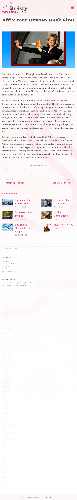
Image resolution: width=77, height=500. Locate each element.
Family (4, 442)
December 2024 (6, 321)
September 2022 (7, 388)
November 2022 (7, 383)
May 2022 (5, 399)
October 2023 (6, 356)
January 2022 (6, 409)
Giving (4, 445)
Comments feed (7, 486)
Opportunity (5, 460)
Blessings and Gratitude (9, 425)
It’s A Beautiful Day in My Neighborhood (19, 283)
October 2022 (6, 386)
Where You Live (6, 266)
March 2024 (5, 343)
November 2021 (7, 414)
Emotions (5, 437)
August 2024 (5, 331)
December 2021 (6, 411)
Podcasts (5, 467)
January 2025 (6, 318)
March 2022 (5, 404)
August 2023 (5, 361)
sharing (61, 168)
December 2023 (6, 351)
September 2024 (7, 328)
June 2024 (5, 336)
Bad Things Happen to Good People (23, 228)
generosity (21, 168)
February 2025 (6, 316)
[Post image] (7, 203)
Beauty (4, 422)
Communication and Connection (11, 432)
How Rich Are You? (64, 224)
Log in (4, 481)
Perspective (5, 465)
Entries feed (5, 483)
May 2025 (5, 308)
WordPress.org (6, 488)
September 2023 (7, 358)
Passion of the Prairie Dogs (22, 202)
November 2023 (7, 353)
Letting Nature (6, 261)
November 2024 (7, 323)
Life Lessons (42, 165)
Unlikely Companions (61, 214)
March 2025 (5, 313)
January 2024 (6, 348)
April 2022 (5, 401)
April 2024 (5, 341)
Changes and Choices (8, 427)
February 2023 (6, 376)
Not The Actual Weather (9, 271)
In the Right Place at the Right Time (17, 285)
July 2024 (4, 333)
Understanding (6, 472)
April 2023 (5, 371)
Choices (4, 430)
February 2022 (6, 406)
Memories (5, 457)
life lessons (36, 168)
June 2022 (5, 396)
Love (3, 452)
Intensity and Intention (9, 264)
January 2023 (6, 378)
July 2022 (4, 394)
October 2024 (6, 326)
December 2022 (6, 381)
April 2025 (5, 311)
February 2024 (6, 346)
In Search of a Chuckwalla (61, 202)
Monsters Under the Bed (23, 214)
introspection (29, 168)
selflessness (54, 168)
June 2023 (5, 366)
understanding (67, 168)
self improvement (45, 168)
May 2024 (5, 338)
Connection (5, 435)
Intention (4, 447)
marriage (5, 455)
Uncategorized (6, 470)
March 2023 (5, 373)
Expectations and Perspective (11, 440)
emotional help (13, 168)
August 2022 (5, 391)
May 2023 (5, 368)
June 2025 (5, 306)
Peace (4, 462)
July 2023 (4, 363)
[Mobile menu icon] (72, 7)
